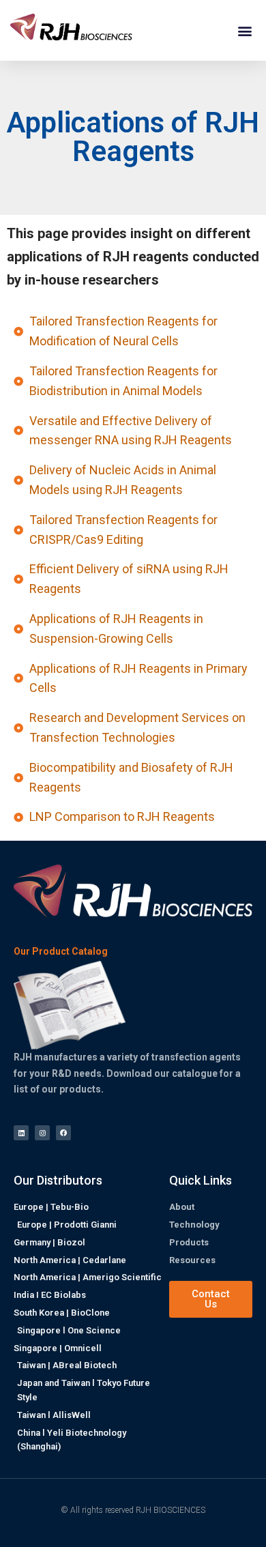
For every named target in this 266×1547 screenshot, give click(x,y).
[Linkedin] (21, 1132)
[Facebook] (63, 1132)
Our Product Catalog (61, 951)
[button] (244, 30)
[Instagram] (42, 1132)
